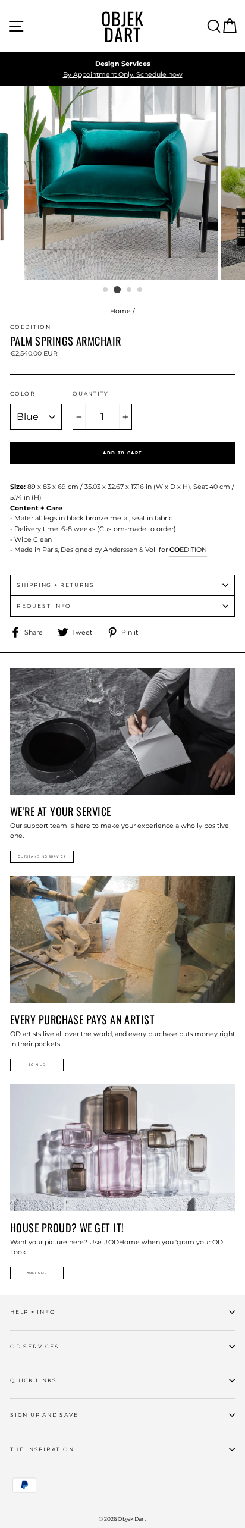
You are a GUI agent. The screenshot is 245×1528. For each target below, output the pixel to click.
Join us (37, 1064)
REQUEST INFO (44, 606)
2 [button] (117, 289)
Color (23, 393)
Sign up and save (44, 1414)
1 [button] (106, 290)
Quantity (91, 393)
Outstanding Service (42, 856)
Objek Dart (122, 26)
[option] (122, 69)
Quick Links (33, 1380)
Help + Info (32, 1312)
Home (120, 311)
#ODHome (37, 1273)
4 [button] (140, 290)
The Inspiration (42, 1449)
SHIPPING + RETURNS (56, 585)
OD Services (34, 1346)
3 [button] (130, 290)
